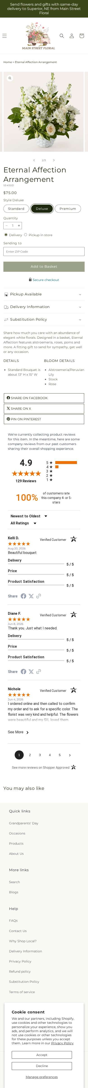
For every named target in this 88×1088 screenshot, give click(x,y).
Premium (68, 209)
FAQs (13, 921)
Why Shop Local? (23, 941)
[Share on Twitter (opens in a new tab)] (31, 596)
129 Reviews (30, 481)
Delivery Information (25, 951)
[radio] (63, 462)
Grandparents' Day (23, 823)
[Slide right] (54, 160)
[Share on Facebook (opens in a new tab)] (23, 597)
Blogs (13, 892)
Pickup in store (40, 235)
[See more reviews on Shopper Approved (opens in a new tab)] (38, 596)
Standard (16, 209)
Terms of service (22, 992)
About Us (16, 854)
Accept (41, 1055)
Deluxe (42, 209)
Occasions (17, 833)
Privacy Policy (62, 1043)
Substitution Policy (24, 982)
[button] (62, 36)
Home (7, 62)
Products (16, 843)
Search (14, 882)
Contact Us (18, 931)
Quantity (10, 218)
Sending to (19, 243)
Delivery (16, 235)
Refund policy (20, 971)
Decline (42, 1066)
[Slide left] (34, 160)
